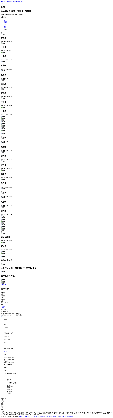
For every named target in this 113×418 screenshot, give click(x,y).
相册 (5, 28)
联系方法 (36, 416)
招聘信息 (43, 416)
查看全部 (3, 284)
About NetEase (23, 416)
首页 (5, 21)
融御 (22, 1)
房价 (5, 26)
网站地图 (61, 416)
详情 (5, 22)
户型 (5, 24)
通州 (14, 1)
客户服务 (49, 416)
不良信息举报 (69, 416)
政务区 (18, 1)
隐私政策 (55, 416)
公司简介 (30, 416)
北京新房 (9, 1)
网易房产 (3, 1)
